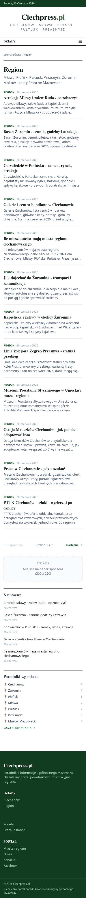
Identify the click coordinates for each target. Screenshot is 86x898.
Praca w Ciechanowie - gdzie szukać (34, 468)
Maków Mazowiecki (20, 721)
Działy (9, 41)
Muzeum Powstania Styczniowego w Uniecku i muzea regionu (42, 392)
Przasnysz (13, 715)
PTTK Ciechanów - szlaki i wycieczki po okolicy (38, 505)
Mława (11, 703)
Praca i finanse (14, 830)
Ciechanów (14, 684)
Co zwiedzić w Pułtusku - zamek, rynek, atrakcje (38, 168)
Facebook (10, 865)
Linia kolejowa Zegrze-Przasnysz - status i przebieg (39, 353)
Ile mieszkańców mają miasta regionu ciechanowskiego (35, 241)
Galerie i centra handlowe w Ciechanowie (39, 204)
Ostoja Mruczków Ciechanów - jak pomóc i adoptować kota (41, 432)
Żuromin (12, 690)
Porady (9, 824)
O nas (8, 854)
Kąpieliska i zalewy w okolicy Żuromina (37, 317)
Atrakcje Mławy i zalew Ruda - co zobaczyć (40, 98)
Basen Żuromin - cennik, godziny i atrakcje (40, 131)
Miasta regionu (15, 848)
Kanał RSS (11, 860)
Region (9, 92)
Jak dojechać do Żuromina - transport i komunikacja (37, 280)
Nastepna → (74, 545)
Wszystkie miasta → (19, 728)
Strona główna (12, 55)
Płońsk (11, 697)
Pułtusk (11, 709)
